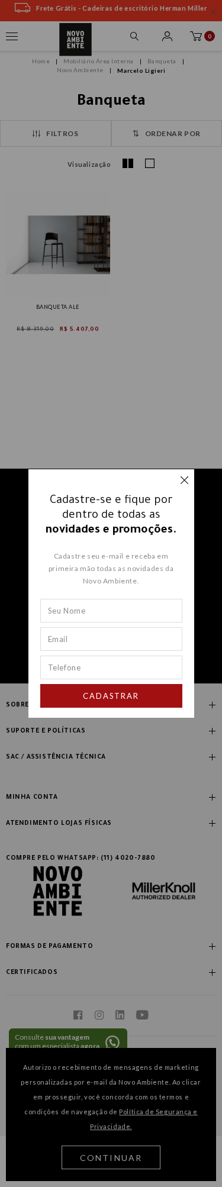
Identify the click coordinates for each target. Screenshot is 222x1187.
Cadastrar (111, 696)
